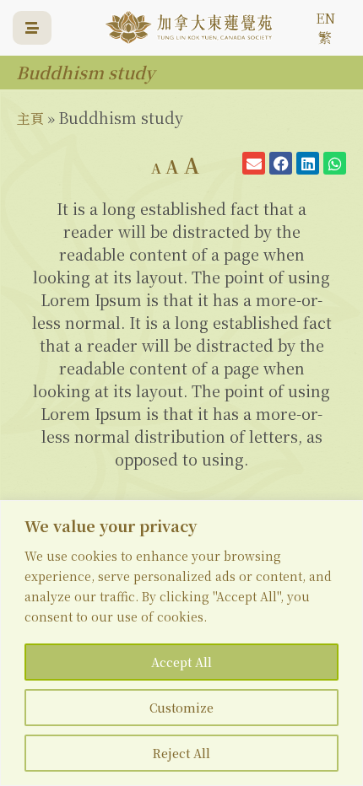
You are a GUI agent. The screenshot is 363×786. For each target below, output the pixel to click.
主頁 (30, 118)
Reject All (181, 753)
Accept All (181, 662)
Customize (181, 707)
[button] (253, 163)
